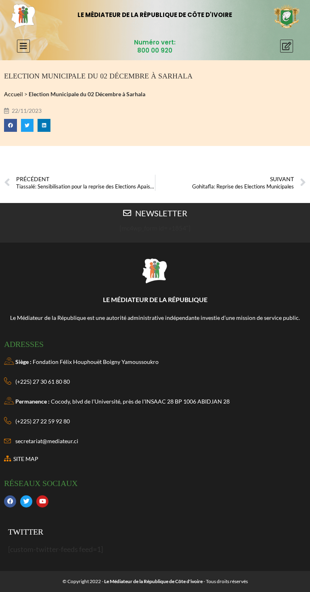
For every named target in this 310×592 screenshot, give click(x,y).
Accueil (13, 94)
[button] (10, 125)
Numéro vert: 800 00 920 (155, 46)
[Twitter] (26, 501)
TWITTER (25, 531)
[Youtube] (42, 501)
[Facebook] (10, 501)
